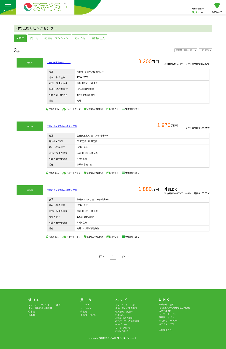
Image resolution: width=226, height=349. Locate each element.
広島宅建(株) (165, 311)
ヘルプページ (121, 324)
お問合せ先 (98, 38)
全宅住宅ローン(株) (168, 320)
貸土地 (31, 315)
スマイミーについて (125, 305)
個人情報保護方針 (124, 311)
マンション (85, 308)
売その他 (80, 38)
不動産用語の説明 (124, 318)
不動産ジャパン (166, 317)
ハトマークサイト (167, 314)
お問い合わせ (121, 331)
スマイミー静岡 (166, 324)
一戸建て (84, 305)
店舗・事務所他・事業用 (40, 308)
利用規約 (119, 315)
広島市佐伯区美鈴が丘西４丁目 (62, 190)
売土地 (34, 38)
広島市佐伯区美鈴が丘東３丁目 (62, 126)
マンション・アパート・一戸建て (44, 305)
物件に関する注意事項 (126, 308)
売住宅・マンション (56, 38)
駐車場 (31, 311)
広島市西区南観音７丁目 (58, 62)
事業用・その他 (87, 315)
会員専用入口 (165, 330)
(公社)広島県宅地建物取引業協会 (174, 307)
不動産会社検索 (166, 304)
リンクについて (122, 328)
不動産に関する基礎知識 (127, 321)
